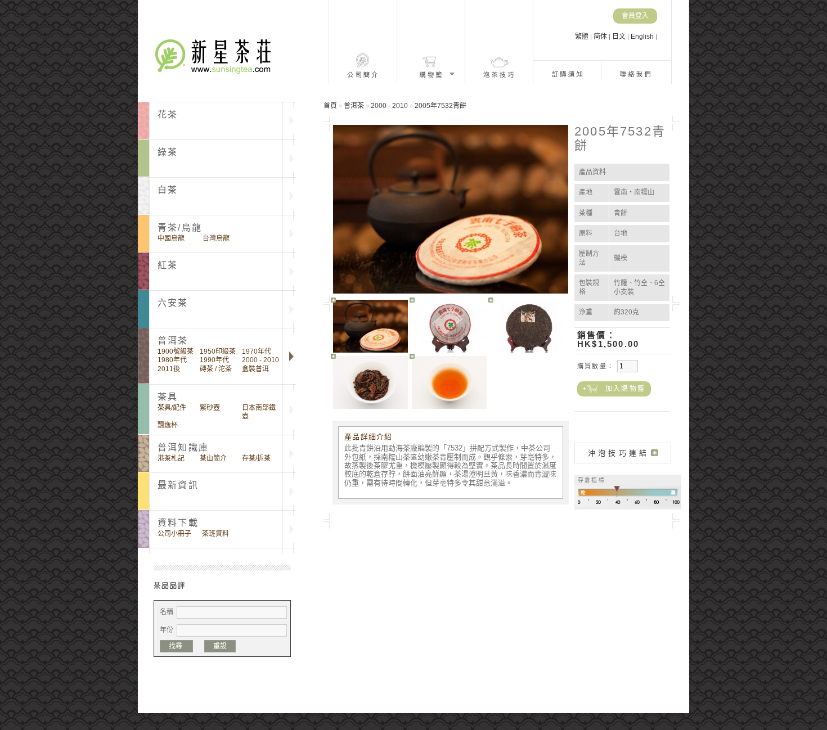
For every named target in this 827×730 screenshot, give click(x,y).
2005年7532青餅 (440, 106)
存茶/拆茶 (256, 458)
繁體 (582, 36)
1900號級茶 (176, 351)
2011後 (169, 369)
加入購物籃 (625, 389)
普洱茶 (354, 106)
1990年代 (214, 360)
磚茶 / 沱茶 (216, 369)
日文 (619, 36)
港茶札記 (171, 458)
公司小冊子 (174, 534)
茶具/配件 (172, 408)
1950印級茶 (218, 351)
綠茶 (168, 152)
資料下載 (178, 523)
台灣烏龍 (216, 238)
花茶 (168, 114)
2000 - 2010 (260, 360)
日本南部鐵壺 (259, 412)
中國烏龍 (171, 238)
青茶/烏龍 (180, 227)
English (643, 36)
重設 (220, 646)
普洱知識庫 (183, 447)
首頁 (330, 106)
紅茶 (168, 265)
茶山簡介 (213, 458)
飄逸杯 (168, 425)
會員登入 (635, 16)
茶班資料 (215, 534)
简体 (601, 36)
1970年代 (256, 351)
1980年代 (172, 360)
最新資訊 (178, 485)
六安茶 (173, 303)
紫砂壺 (210, 408)
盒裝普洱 (255, 369)
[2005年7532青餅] (370, 326)
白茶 (168, 190)
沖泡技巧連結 (618, 453)
